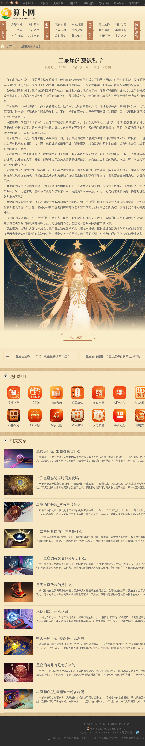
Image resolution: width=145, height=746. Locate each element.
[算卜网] (9, 3)
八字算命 (17, 24)
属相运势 (104, 30)
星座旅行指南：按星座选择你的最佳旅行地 (113, 356)
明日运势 (120, 24)
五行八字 (33, 30)
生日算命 (33, 24)
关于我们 (28, 3)
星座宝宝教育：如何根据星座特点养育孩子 (43, 356)
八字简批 (17, 35)
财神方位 (73, 3)
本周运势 (120, 30)
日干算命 (17, 30)
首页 (9, 46)
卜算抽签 (43, 3)
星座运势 (89, 3)
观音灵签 (60, 24)
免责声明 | (113, 724)
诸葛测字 (134, 3)
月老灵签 (60, 30)
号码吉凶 (104, 3)
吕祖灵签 (60, 35)
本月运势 (120, 35)
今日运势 (104, 35)
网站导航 (100, 724)
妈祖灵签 (77, 24)
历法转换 (119, 3)
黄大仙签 (77, 35)
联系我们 (124, 724)
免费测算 (58, 3)
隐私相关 (88, 724)
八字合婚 (33, 35)
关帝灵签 (77, 30)
